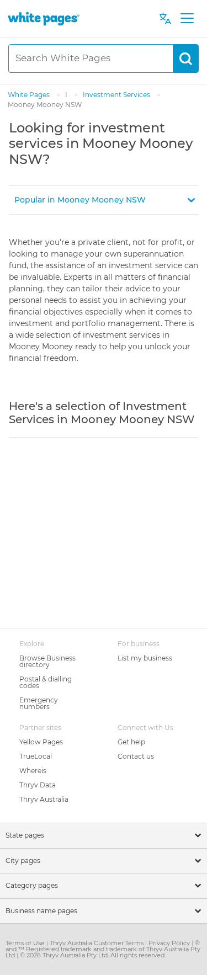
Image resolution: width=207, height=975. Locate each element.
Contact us (136, 756)
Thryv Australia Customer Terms (97, 943)
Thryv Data (37, 785)
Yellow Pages (41, 742)
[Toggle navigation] (186, 18)
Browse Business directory (47, 661)
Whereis (32, 770)
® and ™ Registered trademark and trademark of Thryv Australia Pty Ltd (103, 949)
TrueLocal (35, 756)
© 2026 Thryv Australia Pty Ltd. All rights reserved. (93, 955)
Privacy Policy (170, 943)
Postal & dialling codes (45, 682)
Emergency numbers (38, 703)
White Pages (29, 94)
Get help (131, 742)
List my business (145, 658)
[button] (103, 200)
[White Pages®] (43, 18)
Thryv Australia (43, 799)
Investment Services (117, 94)
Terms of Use (26, 943)
